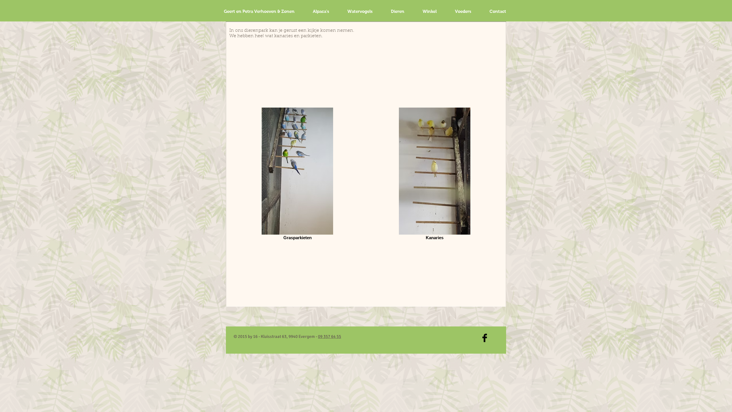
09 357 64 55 (329, 336)
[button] (360, 11)
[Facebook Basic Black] (484, 338)
